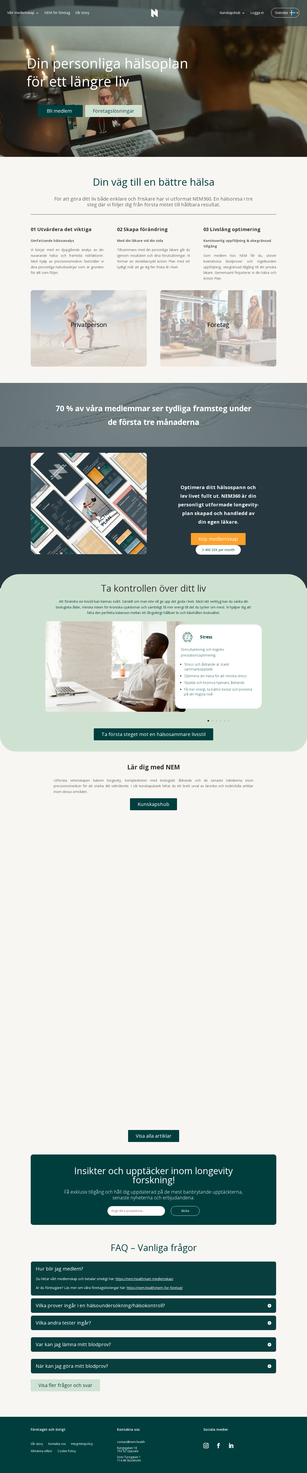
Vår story (82, 13)
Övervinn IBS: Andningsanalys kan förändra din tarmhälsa (98, 880)
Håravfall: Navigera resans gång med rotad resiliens (92, 983)
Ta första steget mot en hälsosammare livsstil (153, 734)
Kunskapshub (230, 13)
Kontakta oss (57, 1444)
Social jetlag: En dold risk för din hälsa (78, 1087)
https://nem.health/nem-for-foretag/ (155, 1287)
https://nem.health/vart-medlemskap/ (144, 1279)
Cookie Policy (67, 1451)
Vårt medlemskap (20, 13)
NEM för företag (57, 13)
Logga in (257, 13)
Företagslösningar (113, 111)
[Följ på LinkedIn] (233, 1445)
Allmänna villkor (41, 1451)
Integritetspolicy (82, 1444)
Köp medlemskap (218, 539)
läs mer (45, 905)
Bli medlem (59, 111)
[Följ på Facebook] (221, 1445)
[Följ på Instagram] (208, 1445)
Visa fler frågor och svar (65, 1385)
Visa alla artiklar (153, 1136)
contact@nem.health (131, 1442)
